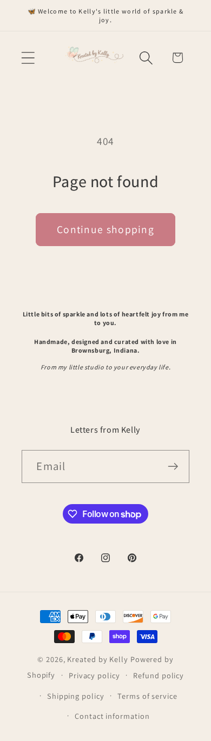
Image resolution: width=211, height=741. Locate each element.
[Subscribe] (173, 466)
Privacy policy (94, 675)
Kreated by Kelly (97, 659)
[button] (27, 57)
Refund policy (158, 675)
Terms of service (147, 696)
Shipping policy (75, 696)
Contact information (112, 716)
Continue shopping (105, 229)
